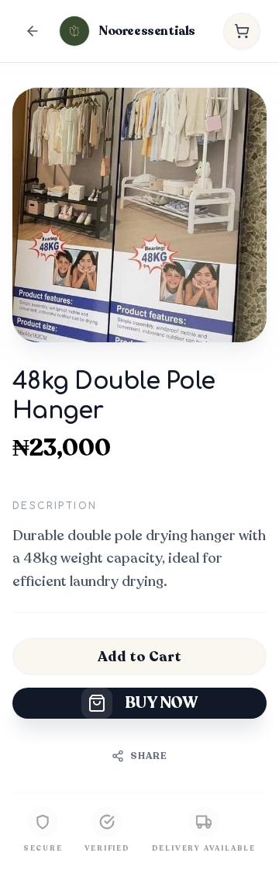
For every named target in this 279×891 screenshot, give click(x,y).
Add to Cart (139, 656)
